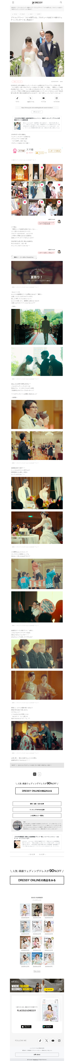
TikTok (17, 101)
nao (24, 822)
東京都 (15, 14)
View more (37, 971)
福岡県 (38, 14)
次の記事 (42, 854)
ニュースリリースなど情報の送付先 (37, 1048)
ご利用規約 (29, 1050)
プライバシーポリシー (36, 1050)
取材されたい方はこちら (47, 1050)
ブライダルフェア (21, 7)
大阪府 (31, 14)
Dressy (37, 2)
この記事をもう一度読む (37, 815)
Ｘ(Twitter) (30, 101)
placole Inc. (35, 1059)
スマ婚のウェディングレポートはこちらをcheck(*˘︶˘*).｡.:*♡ (23, 160)
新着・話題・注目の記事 (37, 803)
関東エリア (30, 7)
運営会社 (24, 1050)
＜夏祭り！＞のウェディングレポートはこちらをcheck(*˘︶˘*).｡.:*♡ (24, 287)
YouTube (43, 101)
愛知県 (23, 14)
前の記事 (31, 854)
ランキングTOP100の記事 (37, 809)
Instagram (57, 101)
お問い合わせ (37, 1054)
